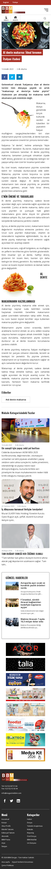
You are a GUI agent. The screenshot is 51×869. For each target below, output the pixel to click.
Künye (4, 822)
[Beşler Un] (25, 694)
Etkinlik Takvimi (7, 829)
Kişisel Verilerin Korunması (22, 862)
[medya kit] (25, 754)
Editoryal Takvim (8, 833)
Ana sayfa (6, 862)
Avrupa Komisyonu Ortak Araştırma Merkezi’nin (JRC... (31, 592)
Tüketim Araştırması (35, 826)
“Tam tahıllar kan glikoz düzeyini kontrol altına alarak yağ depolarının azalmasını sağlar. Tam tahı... (24, 561)
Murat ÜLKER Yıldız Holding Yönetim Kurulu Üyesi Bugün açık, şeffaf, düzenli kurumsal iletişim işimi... (23, 517)
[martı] (25, 709)
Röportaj (30, 833)
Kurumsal (5, 819)
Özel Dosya (31, 836)
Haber (29, 819)
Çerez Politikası (8, 865)
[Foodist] (25, 724)
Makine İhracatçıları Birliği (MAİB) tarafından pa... (31, 626)
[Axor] (25, 649)
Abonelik (5, 836)
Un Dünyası (31, 843)
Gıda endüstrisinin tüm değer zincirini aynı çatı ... (32, 612)
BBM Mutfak (32, 839)
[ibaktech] (25, 739)
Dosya (29, 822)
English (6, 2)
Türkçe (15, 2)
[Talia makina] (25, 664)
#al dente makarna (16, 399)
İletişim (4, 846)
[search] (44, 18)
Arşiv (3, 843)
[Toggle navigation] (46, 10)
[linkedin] (18, 802)
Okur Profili (6, 826)
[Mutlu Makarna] (25, 679)
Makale (30, 829)
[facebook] (5, 802)
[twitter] (11, 802)
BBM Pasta (6, 839)
